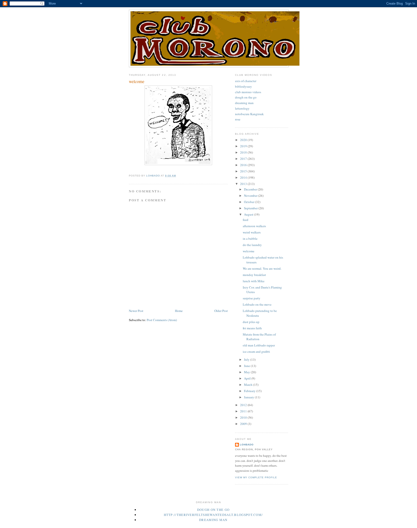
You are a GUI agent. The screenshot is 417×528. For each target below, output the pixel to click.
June (247, 366)
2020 (244, 140)
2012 (244, 405)
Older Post (221, 311)
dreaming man (244, 103)
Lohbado (247, 444)
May (247, 372)
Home (179, 311)
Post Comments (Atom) (162, 320)
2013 (244, 184)
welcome (248, 251)
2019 (244, 146)
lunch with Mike (253, 281)
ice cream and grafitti (256, 351)
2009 (244, 424)
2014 (244, 177)
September (251, 208)
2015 (244, 171)
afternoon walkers (254, 226)
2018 (244, 152)
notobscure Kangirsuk (249, 114)
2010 (244, 417)
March (248, 384)
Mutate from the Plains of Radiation (259, 336)
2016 (244, 165)
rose (237, 119)
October (249, 202)
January (249, 397)
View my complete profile (256, 477)
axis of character (245, 81)
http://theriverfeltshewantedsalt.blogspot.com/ (213, 515)
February (250, 391)
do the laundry (252, 245)
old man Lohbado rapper (259, 345)
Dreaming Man (213, 520)
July (247, 359)
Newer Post (136, 311)
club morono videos (248, 92)
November (251, 195)
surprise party (251, 298)
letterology (242, 108)
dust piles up (251, 322)
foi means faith (252, 328)
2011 (244, 411)
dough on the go (246, 97)
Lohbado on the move (257, 304)
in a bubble (250, 238)
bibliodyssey (243, 86)
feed (245, 220)
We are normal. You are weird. (262, 268)
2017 (244, 158)
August (249, 214)
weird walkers (252, 232)
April (247, 378)
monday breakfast (254, 275)
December (251, 189)
